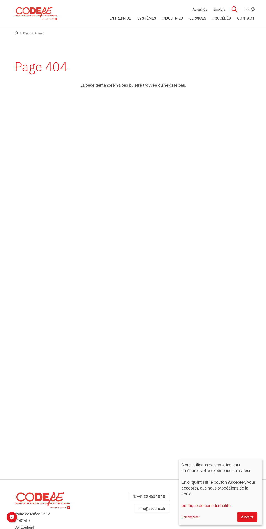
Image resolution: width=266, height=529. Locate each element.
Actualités (200, 9)
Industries (172, 18)
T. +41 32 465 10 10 (149, 496)
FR (248, 9)
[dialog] (220, 492)
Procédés (221, 18)
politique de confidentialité (206, 505)
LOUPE (234, 9)
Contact (246, 18)
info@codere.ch (152, 508)
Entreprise (120, 18)
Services (197, 18)
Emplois (219, 9)
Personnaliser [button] (191, 517)
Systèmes (146, 18)
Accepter (247, 517)
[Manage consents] (12, 517)
